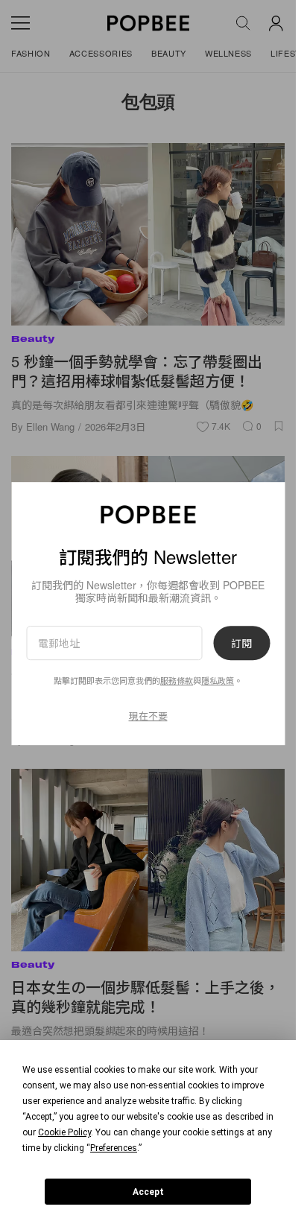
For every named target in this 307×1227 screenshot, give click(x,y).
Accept (148, 1192)
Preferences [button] (113, 1148)
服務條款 (176, 681)
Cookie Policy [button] (64, 1132)
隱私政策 (217, 681)
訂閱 (241, 642)
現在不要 (148, 715)
